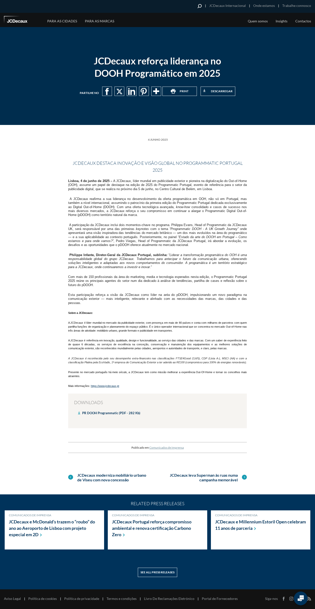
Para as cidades (62, 21)
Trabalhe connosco (296, 5)
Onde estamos (264, 5)
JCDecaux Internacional (227, 5)
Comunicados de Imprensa (166, 447)
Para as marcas (99, 21)
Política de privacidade (81, 599)
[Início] (22, 20)
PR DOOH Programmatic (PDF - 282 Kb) (111, 413)
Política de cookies (42, 599)
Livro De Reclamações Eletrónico (169, 599)
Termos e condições (122, 599)
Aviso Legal (12, 599)
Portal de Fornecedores (220, 599)
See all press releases (157, 572)
